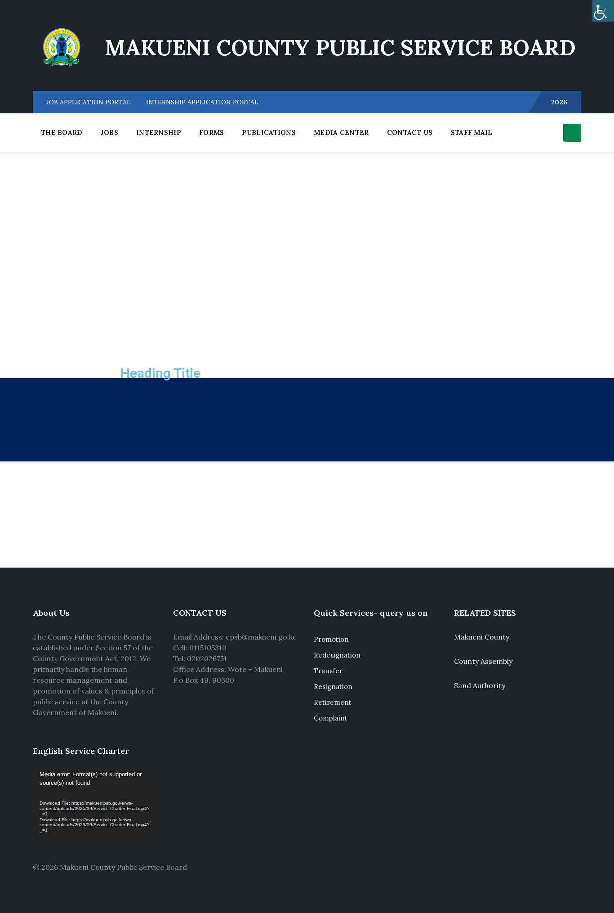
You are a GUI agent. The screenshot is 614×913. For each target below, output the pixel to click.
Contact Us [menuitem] (410, 132)
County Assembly (483, 661)
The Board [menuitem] (62, 132)
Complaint (330, 718)
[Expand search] (572, 133)
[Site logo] (62, 73)
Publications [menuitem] (269, 132)
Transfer (328, 671)
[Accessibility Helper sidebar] (603, 11)
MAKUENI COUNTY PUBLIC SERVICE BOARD (340, 47)
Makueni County (481, 636)
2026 (559, 102)
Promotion (331, 639)
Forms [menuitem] (211, 132)
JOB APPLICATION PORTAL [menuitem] (88, 102)
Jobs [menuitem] (109, 132)
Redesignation (337, 655)
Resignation (333, 686)
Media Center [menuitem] (341, 132)
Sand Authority (479, 685)
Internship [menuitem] (158, 132)
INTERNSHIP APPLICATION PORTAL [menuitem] (202, 102)
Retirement (332, 702)
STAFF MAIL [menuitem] (472, 132)
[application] (96, 805)
